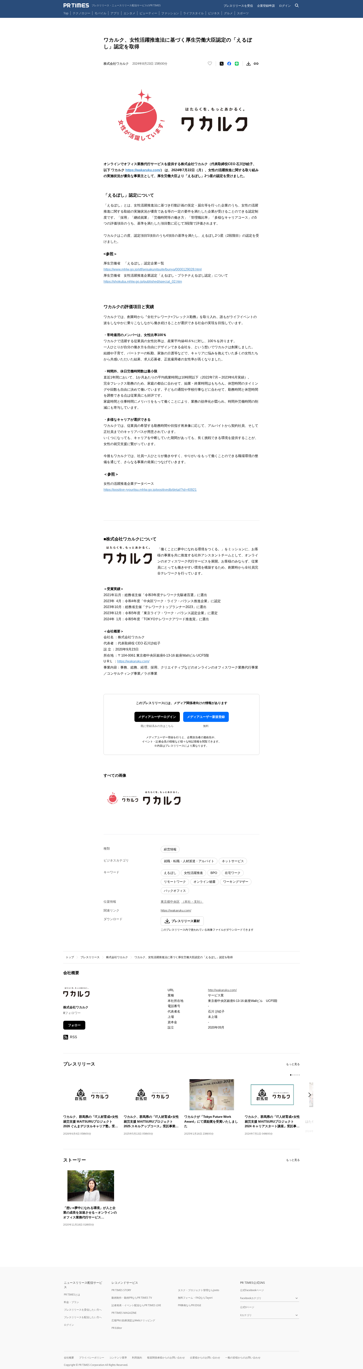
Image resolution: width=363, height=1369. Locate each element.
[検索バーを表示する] (297, 5)
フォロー (74, 1025)
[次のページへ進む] (311, 1095)
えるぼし (170, 873)
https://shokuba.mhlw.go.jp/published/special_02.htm (143, 281)
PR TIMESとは (72, 1294)
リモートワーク (175, 881)
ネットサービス (233, 861)
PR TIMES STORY (121, 1290)
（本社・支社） (192, 901)
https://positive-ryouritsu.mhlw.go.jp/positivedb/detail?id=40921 (150, 489)
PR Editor (117, 1328)
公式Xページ (247, 1307)
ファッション (170, 13)
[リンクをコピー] (256, 63)
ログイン (285, 6)
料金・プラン (71, 1302)
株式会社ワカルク (117, 957)
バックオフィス (175, 890)
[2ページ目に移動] (292, 1075)
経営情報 (170, 849)
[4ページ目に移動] (297, 1075)
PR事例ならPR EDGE (189, 1305)
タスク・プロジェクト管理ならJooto (198, 1290)
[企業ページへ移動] (76, 993)
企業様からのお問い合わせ (205, 1357)
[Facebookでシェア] (229, 63)
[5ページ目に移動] (299, 1075)
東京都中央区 (170, 901)
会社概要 (69, 1357)
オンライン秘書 (204, 881)
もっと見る (293, 1064)
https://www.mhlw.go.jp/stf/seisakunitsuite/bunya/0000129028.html (153, 269)
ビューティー (148, 13)
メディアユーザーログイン (157, 717)
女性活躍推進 (193, 873)
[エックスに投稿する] (221, 63)
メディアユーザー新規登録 (206, 717)
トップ (70, 957)
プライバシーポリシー (91, 1357)
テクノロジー (81, 13)
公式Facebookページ (252, 1290)
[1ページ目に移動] (290, 1075)
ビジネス (214, 13)
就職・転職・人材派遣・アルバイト (189, 861)
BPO (213, 873)
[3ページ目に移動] (295, 1075)
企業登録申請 (266, 6)
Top (65, 13)
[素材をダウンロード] (248, 63)
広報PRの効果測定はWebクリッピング (133, 1320)
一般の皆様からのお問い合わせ (242, 1357)
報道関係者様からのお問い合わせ (166, 1357)
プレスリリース (90, 957)
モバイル (100, 13)
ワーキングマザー (235, 881)
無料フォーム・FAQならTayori (195, 1297)
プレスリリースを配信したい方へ (83, 1317)
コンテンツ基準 (118, 1357)
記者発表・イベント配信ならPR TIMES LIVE (136, 1305)
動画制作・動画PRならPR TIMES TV (132, 1297)
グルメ (228, 13)
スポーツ (243, 13)
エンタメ (129, 13)
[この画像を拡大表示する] (122, 798)
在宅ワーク (233, 873)
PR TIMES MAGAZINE (124, 1313)
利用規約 (137, 1357)
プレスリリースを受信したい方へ (83, 1309)
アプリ (114, 13)
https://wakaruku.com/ (133, 661)
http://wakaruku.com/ (222, 990)
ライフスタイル (193, 13)
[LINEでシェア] (236, 63)
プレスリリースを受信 (238, 6)
